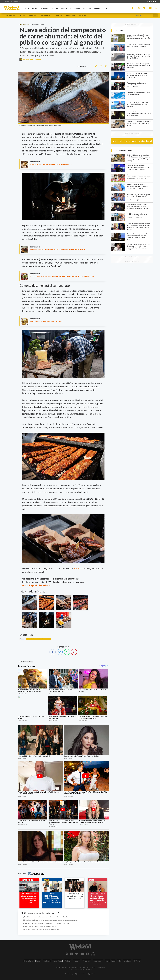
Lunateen (127, 961)
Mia (119, 961)
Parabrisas (86, 961)
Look (107, 961)
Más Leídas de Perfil (123, 150)
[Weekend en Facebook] (71, 954)
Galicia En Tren (45, 15)
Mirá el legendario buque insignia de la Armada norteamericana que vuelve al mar (50, 920)
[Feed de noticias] (87, 954)
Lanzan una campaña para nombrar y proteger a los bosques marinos (46, 923)
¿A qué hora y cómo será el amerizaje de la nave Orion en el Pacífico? (46, 917)
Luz (113, 961)
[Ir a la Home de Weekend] (80, 947)
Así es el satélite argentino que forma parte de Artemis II (42, 929)
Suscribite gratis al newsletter (36, 585)
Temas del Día (10, 15)
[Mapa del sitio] (93, 954)
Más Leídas (119, 30)
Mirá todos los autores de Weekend (132, 141)
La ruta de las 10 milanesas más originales (45, 321)
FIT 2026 (22, 15)
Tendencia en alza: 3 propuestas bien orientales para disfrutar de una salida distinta (62, 276)
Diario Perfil (28, 961)
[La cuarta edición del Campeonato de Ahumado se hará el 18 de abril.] (29, 602)
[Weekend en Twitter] (76, 954)
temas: (22, 639)
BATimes (137, 961)
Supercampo (97, 961)
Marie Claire (57, 961)
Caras (38, 961)
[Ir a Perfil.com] (152, 1)
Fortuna (68, 961)
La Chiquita (32, 15)
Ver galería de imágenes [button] (31, 59)
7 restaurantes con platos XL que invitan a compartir (50, 164)
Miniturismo (70, 15)
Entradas (78, 568)
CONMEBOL (58, 15)
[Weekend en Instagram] (66, 954)
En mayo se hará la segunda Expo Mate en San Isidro (40, 926)
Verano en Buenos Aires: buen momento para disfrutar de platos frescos (58, 249)
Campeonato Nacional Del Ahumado (38, 639)
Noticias (47, 961)
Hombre (76, 961)
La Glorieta (82, 15)
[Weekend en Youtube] (82, 954)
